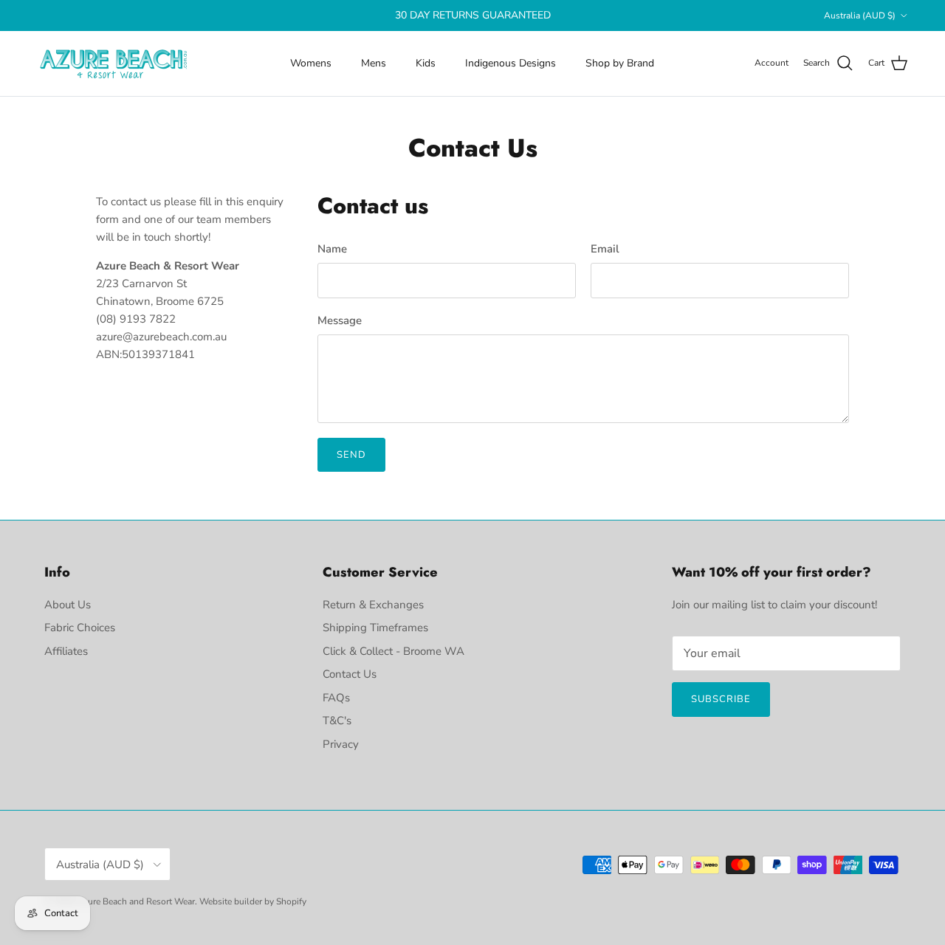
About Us (67, 604)
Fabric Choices (79, 627)
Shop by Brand (619, 63)
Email (605, 248)
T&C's (337, 720)
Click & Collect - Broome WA (393, 651)
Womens (310, 63)
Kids (426, 63)
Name (332, 248)
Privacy (341, 744)
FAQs (336, 697)
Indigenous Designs (510, 63)
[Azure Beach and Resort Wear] (114, 63)
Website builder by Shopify (252, 901)
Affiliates (66, 651)
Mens (373, 63)
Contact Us (350, 674)
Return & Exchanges (373, 604)
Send (351, 454)
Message (339, 320)
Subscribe (721, 699)
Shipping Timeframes (375, 627)
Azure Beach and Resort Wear (136, 901)
